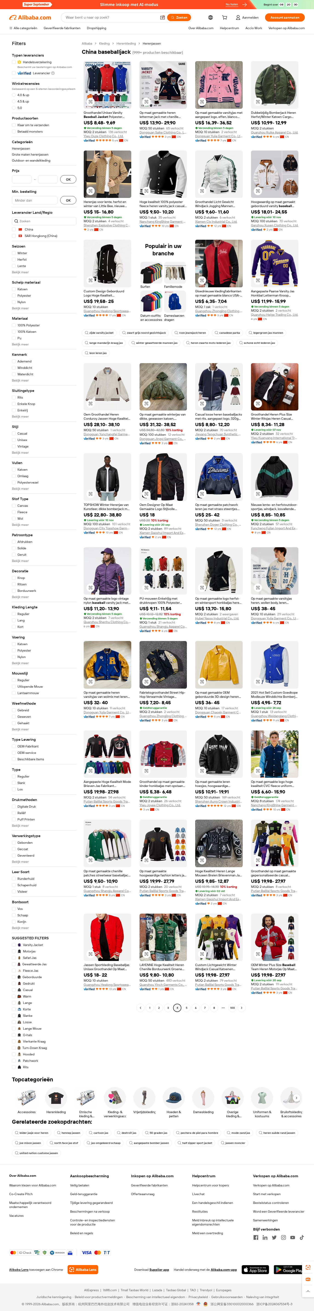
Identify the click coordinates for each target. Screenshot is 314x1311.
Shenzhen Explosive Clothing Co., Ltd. (107, 225)
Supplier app (159, 1269)
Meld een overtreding (207, 1233)
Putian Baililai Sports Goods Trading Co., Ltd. (107, 801)
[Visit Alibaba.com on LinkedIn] (265, 1237)
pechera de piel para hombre (199, 1132)
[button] (162, 17)
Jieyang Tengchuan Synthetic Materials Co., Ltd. (219, 434)
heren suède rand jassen (279, 1132)
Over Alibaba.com (22, 1175)
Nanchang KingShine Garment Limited (163, 221)
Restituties (200, 1211)
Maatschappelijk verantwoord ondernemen (30, 1205)
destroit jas (129, 1132)
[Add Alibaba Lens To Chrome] (83, 1269)
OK (68, 179)
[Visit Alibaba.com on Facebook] (256, 1237)
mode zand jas (240, 1132)
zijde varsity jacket (101, 332)
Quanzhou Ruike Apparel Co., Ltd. (274, 132)
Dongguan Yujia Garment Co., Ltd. (219, 136)
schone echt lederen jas (259, 343)
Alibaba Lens (19, 1269)
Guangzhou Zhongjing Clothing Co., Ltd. (219, 311)
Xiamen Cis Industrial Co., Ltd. (216, 221)
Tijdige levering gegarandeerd (91, 1203)
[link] (308, 1267)
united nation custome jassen (39, 1153)
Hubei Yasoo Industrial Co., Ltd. (217, 618)
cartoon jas (101, 1132)
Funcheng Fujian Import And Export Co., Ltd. (275, 528)
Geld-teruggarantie (83, 1194)
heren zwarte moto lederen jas (211, 343)
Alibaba (87, 43)
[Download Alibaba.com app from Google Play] (289, 1269)
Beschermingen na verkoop (90, 1211)
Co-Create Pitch (21, 1194)
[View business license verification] (198, 1304)
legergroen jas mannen (268, 332)
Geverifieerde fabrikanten (149, 1185)
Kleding (104, 43)
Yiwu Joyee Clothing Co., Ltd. (160, 805)
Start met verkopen (267, 1194)
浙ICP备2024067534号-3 (274, 1304)
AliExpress (91, 1290)
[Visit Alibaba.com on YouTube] (292, 1237)
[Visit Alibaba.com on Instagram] (283, 1237)
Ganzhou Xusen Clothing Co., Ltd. (274, 225)
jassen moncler (235, 1143)
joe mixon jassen (30, 1143)
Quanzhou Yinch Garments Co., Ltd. (163, 984)
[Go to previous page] (140, 1008)
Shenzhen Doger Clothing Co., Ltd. (219, 524)
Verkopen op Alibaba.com (271, 1185)
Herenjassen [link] (152, 43)
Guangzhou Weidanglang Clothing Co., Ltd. (275, 716)
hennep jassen (71, 1132)
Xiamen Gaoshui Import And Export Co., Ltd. (163, 533)
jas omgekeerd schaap (105, 1143)
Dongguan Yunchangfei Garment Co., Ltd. (107, 434)
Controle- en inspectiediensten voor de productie (92, 1222)
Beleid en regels (81, 1233)
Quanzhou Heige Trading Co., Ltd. (274, 314)
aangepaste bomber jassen (151, 1143)
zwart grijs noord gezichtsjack (146, 332)
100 (232, 1007)
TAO (193, 1290)
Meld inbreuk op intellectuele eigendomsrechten (213, 1222)
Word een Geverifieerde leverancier (278, 1211)
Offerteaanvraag (142, 1194)
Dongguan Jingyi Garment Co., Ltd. (163, 439)
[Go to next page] (241, 1008)
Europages (223, 1290)
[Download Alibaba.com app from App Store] (255, 1269)
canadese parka (229, 332)
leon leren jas (98, 353)
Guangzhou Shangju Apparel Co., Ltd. (163, 626)
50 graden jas (158, 1132)
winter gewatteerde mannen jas (156, 343)
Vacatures (16, 1215)
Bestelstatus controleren (271, 1203)
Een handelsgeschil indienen (212, 1203)
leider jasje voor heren (34, 1132)
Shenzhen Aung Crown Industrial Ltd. (219, 801)
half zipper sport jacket (197, 1143)
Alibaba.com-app (224, 1269)
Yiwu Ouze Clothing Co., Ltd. (103, 136)
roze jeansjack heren (192, 332)
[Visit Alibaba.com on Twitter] (274, 1237)
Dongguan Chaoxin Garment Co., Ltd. (219, 712)
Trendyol (206, 1290)
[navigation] (44, 555)
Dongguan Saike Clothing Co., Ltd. (163, 132)
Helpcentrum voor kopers (210, 1185)
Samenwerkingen (265, 1220)
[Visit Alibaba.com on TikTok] (302, 1237)
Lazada (157, 1290)
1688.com (110, 1290)
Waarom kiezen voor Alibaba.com (32, 1185)
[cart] (225, 18)
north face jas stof (66, 1143)
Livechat (198, 1194)
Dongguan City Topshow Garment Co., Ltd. (107, 528)
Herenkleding (126, 43)
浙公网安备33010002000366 (232, 1304)
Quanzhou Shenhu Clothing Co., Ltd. (107, 622)
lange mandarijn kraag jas (106, 343)
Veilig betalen (79, 1185)
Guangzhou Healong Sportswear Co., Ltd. (107, 311)
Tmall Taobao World (134, 1290)
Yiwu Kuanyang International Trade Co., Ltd (275, 438)
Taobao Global (176, 1290)
